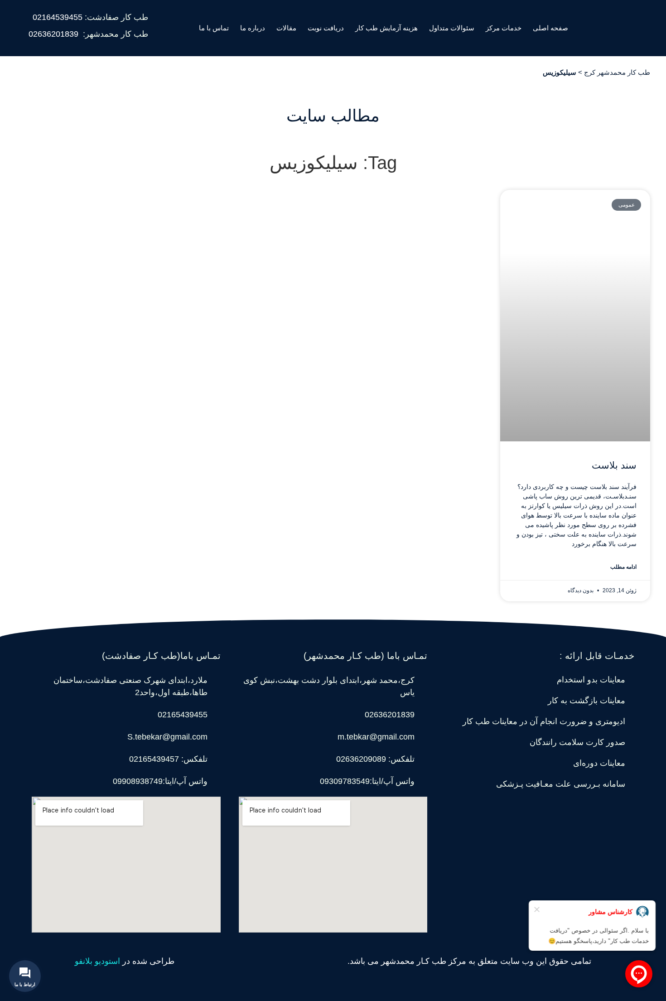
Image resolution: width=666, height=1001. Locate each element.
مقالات (286, 28)
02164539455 (57, 17)
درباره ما (252, 28)
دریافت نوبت (326, 28)
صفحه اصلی (550, 28)
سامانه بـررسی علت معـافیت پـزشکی (560, 783)
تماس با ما (214, 28)
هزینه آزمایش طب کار (386, 28)
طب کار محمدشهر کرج (617, 72)
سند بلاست (614, 465)
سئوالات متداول (451, 28)
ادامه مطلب (623, 567)
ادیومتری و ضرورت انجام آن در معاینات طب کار (544, 721)
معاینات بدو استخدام (591, 679)
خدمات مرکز (503, 28)
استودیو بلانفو (97, 961)
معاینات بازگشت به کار (586, 700)
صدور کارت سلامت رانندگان (577, 742)
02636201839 (53, 34)
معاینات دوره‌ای (599, 763)
